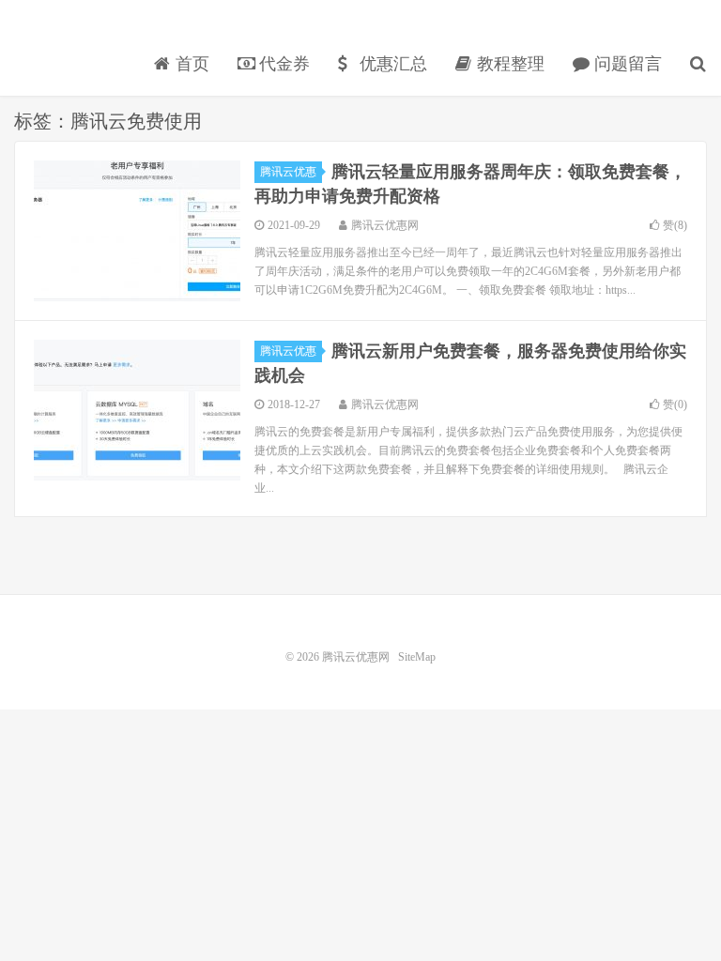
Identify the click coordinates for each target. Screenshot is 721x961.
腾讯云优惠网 (80, 34)
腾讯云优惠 (288, 171)
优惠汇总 (391, 63)
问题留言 (626, 63)
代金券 (282, 63)
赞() (675, 225)
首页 (190, 63)
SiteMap (417, 657)
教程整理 (508, 63)
